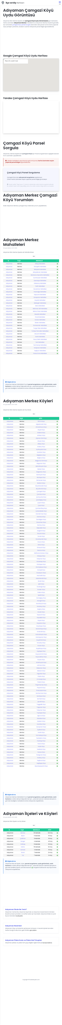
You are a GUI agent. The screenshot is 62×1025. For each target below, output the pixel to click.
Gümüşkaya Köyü (41, 567)
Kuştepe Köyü (41, 651)
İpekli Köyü (41, 595)
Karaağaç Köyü (41, 598)
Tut (23, 855)
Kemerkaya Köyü (41, 629)
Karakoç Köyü (41, 606)
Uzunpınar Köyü (41, 727)
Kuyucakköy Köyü (41, 657)
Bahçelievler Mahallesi (40, 272)
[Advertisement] (31, 40)
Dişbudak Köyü (41, 528)
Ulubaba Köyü (41, 718)
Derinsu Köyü (41, 525)
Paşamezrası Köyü (41, 685)
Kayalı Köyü (41, 620)
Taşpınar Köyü (41, 707)
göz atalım (33, 930)
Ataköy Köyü (41, 447)
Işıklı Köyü (41, 584)
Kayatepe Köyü (41, 626)
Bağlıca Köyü (41, 458)
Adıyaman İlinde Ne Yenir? (16, 909)
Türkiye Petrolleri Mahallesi (39, 331)
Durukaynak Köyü (41, 539)
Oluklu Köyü (41, 676)
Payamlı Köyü (41, 688)
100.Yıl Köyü (41, 421)
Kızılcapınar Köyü (41, 637)
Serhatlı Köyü (41, 699)
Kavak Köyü (41, 612)
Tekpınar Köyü (41, 710)
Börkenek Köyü (41, 480)
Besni (22, 836)
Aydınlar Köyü (41, 452)
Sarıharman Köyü (41, 693)
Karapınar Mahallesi (40, 297)
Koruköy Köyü (41, 643)
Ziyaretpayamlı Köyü (41, 766)
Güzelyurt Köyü (41, 573)
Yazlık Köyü (41, 746)
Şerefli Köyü (41, 702)
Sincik (23, 852)
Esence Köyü (41, 550)
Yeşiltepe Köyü (41, 763)
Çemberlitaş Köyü (41, 508)
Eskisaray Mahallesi (40, 283)
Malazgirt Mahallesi (40, 303)
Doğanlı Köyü (41, 531)
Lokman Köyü (41, 665)
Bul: (34, 256)
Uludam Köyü (41, 721)
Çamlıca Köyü (41, 494)
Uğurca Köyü (41, 716)
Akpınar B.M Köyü (41, 438)
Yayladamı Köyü (41, 738)
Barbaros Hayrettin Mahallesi (40, 275)
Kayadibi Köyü (41, 617)
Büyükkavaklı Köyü (41, 486)
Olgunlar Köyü (41, 674)
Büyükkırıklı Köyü (41, 489)
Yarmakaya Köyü (41, 735)
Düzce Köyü (41, 542)
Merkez (23, 833)
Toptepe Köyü (41, 713)
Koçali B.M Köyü (41, 640)
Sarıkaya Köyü (41, 696)
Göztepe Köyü (41, 564)
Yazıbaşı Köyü (41, 741)
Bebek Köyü (41, 469)
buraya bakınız (47, 943)
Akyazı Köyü (41, 441)
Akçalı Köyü (41, 430)
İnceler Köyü (41, 589)
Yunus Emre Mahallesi (40, 353)
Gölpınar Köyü (41, 559)
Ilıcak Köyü (41, 581)
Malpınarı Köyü (41, 668)
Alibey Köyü (41, 444)
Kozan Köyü (41, 646)
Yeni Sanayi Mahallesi (40, 345)
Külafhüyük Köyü (41, 662)
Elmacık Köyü (41, 547)
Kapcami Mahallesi (40, 295)
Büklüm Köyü (41, 483)
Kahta (23, 847)
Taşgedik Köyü (41, 704)
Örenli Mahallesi (40, 317)
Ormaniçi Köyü (41, 679)
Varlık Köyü (41, 732)
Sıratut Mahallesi (40, 320)
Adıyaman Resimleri (13, 926)
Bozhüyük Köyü (41, 475)
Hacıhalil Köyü (41, 575)
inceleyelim (19, 916)
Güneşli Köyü (41, 570)
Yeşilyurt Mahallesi (40, 351)
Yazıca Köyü (41, 744)
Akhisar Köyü (41, 435)
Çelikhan (23, 838)
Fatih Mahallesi (40, 286)
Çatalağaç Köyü (41, 500)
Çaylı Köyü (41, 505)
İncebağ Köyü (41, 587)
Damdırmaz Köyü (41, 514)
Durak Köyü (41, 536)
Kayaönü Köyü (41, 623)
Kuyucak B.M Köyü (41, 654)
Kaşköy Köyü (41, 609)
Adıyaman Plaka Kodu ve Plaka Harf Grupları (23, 940)
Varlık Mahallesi (40, 337)
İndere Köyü (41, 592)
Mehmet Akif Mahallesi (40, 309)
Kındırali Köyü (41, 632)
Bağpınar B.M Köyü (41, 461)
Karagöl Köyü (41, 601)
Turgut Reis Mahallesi (40, 328)
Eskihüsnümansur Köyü (41, 553)
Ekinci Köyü (41, 545)
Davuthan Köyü (41, 522)
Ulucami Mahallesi (40, 334)
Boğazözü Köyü (41, 472)
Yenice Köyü (41, 752)
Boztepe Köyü (41, 477)
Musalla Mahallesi (39, 314)
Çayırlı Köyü (41, 503)
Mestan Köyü (41, 671)
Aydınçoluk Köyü (41, 449)
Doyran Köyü (41, 533)
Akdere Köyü (41, 433)
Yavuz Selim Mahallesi (40, 339)
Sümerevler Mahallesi (40, 325)
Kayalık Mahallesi (40, 300)
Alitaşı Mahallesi (40, 264)
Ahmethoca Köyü (41, 427)
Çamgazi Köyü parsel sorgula (21, 25)
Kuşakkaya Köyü (41, 648)
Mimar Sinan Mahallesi (40, 311)
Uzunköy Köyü (41, 724)
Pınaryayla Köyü (41, 690)
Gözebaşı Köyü (41, 561)
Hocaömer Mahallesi (39, 289)
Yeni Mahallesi (40, 342)
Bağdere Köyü (41, 455)
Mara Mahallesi (40, 306)
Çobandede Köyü (41, 511)
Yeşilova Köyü (41, 760)
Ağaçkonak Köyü (41, 424)
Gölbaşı (22, 844)
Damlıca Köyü (41, 517)
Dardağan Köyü (41, 519)
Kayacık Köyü (41, 615)
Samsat (22, 850)
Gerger (23, 841)
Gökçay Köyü (41, 556)
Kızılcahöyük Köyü (41, 634)
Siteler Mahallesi (40, 323)
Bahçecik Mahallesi (40, 269)
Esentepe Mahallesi (40, 281)
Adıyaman (9, 264)
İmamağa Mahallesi (40, 292)
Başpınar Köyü (41, 463)
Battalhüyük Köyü (41, 466)
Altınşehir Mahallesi (40, 266)
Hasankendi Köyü (41, 578)
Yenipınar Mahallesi (40, 348)
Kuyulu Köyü (41, 660)
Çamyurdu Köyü (41, 497)
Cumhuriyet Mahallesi (40, 278)
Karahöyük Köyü (41, 603)
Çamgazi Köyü (41, 491)
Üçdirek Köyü (41, 730)
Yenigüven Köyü (41, 755)
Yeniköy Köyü (41, 758)
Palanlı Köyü (41, 682)
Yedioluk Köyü (41, 749)
